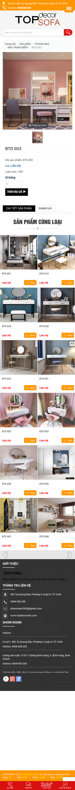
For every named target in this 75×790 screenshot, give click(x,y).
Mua (32, 282)
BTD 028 (44, 326)
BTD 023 (6, 378)
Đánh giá (45, 208)
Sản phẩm (25, 44)
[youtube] (12, 678)
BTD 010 (44, 273)
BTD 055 (6, 483)
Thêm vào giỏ (15, 192)
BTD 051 (44, 378)
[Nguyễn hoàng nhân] (6, 678)
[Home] (37, 18)
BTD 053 (44, 431)
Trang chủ (10, 44)
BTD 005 (44, 483)
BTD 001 (6, 273)
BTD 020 (6, 326)
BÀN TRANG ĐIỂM (18, 47)
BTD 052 (6, 431)
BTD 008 (44, 536)
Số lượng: (10, 177)
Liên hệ (15, 166)
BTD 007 (6, 536)
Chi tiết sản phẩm (19, 208)
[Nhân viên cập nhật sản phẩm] (18, 678)
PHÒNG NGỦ (42, 44)
